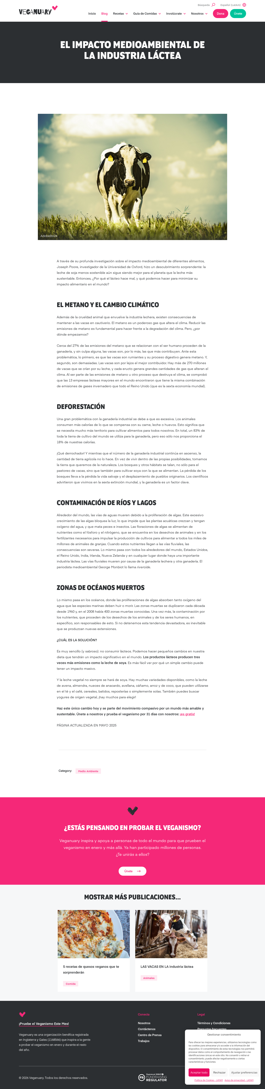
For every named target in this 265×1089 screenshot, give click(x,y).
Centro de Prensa (150, 1035)
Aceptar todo (199, 1072)
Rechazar (219, 1072)
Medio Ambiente (88, 771)
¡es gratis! (187, 714)
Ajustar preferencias (244, 1072)
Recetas (118, 13)
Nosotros (197, 13)
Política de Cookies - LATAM (209, 1080)
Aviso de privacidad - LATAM (239, 1080)
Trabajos (143, 1041)
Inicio (92, 13)
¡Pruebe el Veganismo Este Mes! (44, 1023)
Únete (238, 13)
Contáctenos (146, 1029)
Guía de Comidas (145, 13)
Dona (220, 13)
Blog (104, 13)
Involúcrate (174, 13)
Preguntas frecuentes (211, 1029)
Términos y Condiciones (213, 1023)
